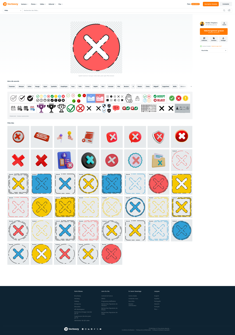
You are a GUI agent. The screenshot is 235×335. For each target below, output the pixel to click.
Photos (33, 4)
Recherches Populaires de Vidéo (109, 313)
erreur (87, 86)
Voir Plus (182, 108)
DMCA (103, 298)
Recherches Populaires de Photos (109, 309)
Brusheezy (77, 296)
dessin (140, 86)
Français (156, 306)
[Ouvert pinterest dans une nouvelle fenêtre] (91, 329)
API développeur (79, 309)
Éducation (77, 306)
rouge (37, 86)
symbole (54, 86)
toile (79, 86)
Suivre (224, 25)
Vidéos (42, 4)
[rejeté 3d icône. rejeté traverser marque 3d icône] (18, 137)
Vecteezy (77, 298)
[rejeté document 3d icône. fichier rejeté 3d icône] (88, 137)
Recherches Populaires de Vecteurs (109, 304)
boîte (174, 86)
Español (156, 298)
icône (29, 86)
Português (157, 301)
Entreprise (77, 304)
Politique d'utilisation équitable (160, 330)
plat (118, 86)
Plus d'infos (204, 50)
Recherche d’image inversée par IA (83, 312)
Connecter (226, 4)
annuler (110, 86)
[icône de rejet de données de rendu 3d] (158, 160)
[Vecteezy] (10, 4)
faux (72, 86)
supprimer (165, 86)
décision (183, 86)
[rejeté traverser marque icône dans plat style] (181, 160)
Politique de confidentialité (143, 330)
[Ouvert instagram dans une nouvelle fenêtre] (85, 329)
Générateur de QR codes (82, 320)
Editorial (51, 4)
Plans (188, 4)
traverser (12, 86)
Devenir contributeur (132, 304)
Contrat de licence (107, 296)
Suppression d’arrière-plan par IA (82, 317)
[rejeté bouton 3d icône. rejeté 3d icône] (42, 137)
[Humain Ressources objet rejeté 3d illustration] (65, 160)
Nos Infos (131, 301)
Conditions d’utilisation (128, 330)
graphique (64, 86)
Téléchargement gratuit (214, 31)
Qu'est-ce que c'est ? (216, 46)
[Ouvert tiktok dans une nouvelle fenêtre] (94, 329)
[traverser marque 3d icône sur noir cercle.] (88, 160)
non (103, 86)
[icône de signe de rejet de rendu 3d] (135, 160)
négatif (156, 86)
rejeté (96, 86)
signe (45, 86)
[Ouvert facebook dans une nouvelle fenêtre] (82, 329)
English (156, 296)
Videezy (76, 301)
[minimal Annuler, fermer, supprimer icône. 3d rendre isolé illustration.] (112, 160)
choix (147, 86)
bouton (126, 86)
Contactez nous (133, 298)
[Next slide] (190, 86)
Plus (59, 4)
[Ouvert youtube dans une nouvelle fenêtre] (100, 329)
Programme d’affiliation (108, 301)
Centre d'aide (133, 296)
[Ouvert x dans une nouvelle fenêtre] (97, 329)
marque (21, 86)
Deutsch (156, 304)
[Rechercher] (224, 10)
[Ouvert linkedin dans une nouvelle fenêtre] (88, 329)
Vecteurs (24, 4)
